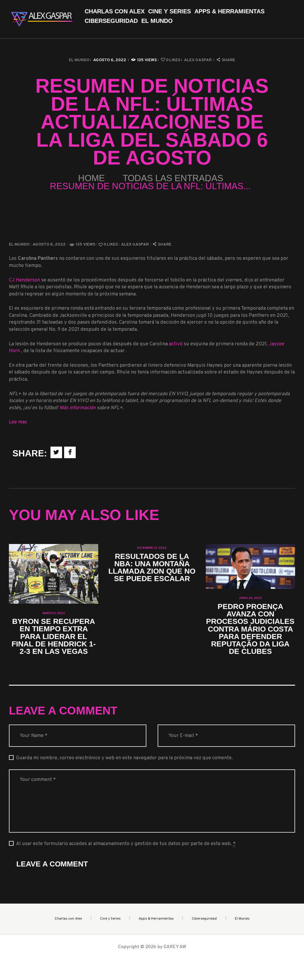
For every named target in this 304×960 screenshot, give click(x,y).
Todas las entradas (173, 178)
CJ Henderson (25, 280)
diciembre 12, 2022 (152, 548)
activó (176, 344)
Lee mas (18, 422)
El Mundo (79, 60)
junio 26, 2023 (250, 598)
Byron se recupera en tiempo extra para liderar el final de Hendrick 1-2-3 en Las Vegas (54, 636)
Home (91, 178)
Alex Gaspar (198, 60)
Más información (77, 408)
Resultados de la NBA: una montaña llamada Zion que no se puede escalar (151, 568)
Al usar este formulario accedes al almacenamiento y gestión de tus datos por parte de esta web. (126, 844)
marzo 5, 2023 (53, 613)
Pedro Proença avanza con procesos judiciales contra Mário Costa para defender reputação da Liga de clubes (250, 629)
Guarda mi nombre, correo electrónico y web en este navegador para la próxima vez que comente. (124, 758)
